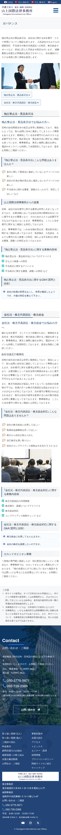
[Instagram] (30, 823)
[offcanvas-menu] (55, 10)
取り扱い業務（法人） (12, 733)
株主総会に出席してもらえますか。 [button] (24, 536)
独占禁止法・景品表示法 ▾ (17, 94)
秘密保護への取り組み (13, 754)
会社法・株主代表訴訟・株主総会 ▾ (21, 102)
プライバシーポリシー (42, 759)
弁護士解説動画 (10, 759)
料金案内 (6, 746)
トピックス (37, 746)
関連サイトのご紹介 (41, 763)
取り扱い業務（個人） (12, 737)
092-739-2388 (13, 809)
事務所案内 (37, 733)
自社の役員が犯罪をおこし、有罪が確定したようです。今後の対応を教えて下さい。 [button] (31, 293)
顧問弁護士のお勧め (12, 750)
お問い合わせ (28, 709)
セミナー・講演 (39, 750)
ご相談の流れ (8, 741)
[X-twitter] (38, 823)
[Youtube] (23, 823)
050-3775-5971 (14, 805)
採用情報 (36, 754)
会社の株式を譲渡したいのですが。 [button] (24, 544)
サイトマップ (38, 767)
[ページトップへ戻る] (54, 824)
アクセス (36, 741)
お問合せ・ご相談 (11, 763)
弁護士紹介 (37, 737)
